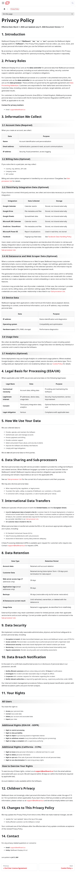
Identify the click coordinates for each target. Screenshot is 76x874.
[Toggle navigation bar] (3, 2)
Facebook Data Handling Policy (59, 237)
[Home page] (4, 9)
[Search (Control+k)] (72, 3)
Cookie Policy (58, 364)
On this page (7, 14)
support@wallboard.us (17, 110)
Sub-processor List (9, 250)
